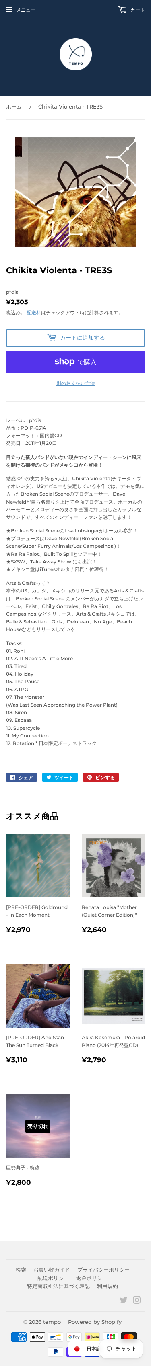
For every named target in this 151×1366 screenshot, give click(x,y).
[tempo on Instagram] (137, 1301)
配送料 (34, 312)
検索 (21, 1269)
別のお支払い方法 (75, 383)
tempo (52, 1322)
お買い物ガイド (51, 1269)
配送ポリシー (53, 1278)
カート (137, 10)
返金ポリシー (92, 1278)
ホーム (14, 106)
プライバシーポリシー (103, 1269)
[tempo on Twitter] (124, 1301)
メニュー (25, 10)
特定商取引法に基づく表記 (58, 1286)
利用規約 (107, 1286)
